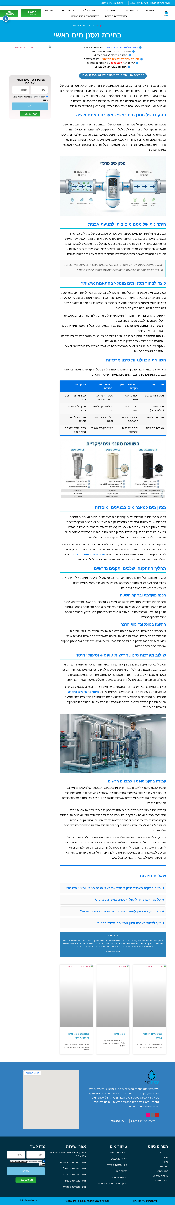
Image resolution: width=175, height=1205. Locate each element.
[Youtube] (157, 1115)
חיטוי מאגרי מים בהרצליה (88, 554)
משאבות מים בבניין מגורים (85, 16)
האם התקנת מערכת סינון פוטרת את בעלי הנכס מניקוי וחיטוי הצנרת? (113, 888)
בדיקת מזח (121, 1171)
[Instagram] (148, 1115)
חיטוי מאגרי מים (132, 10)
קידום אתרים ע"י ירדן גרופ (145, 1201)
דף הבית (98, 26)
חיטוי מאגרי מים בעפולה (74, 1168)
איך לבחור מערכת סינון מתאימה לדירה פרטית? (128, 923)
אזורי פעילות (89, 10)
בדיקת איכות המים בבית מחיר (112, 1183)
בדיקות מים (68, 10)
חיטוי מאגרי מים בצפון (75, 1180)
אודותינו (150, 10)
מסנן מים (119, 1033)
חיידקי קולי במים (119, 1159)
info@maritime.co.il (29, 1200)
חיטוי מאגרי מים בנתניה (74, 1174)
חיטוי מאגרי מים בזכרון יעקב (72, 1162)
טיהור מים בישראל (118, 1152)
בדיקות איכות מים (118, 1177)
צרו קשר (49, 10)
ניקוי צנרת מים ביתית (116, 16)
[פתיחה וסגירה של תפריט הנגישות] (6, 19)
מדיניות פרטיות (23, 97)
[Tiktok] (153, 1115)
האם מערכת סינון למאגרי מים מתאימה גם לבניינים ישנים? (120, 911)
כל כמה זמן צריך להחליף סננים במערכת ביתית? (127, 899)
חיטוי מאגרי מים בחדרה (83, 691)
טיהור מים (110, 10)
